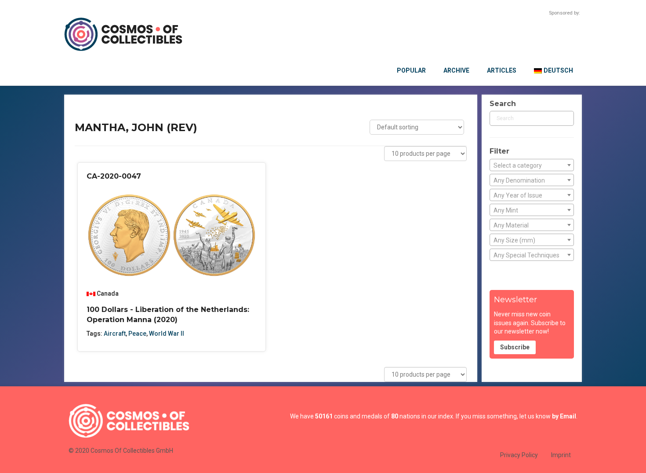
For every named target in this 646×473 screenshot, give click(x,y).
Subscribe (515, 347)
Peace (137, 333)
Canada (108, 293)
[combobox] (532, 165)
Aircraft (115, 333)
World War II (166, 333)
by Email (564, 416)
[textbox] (531, 165)
